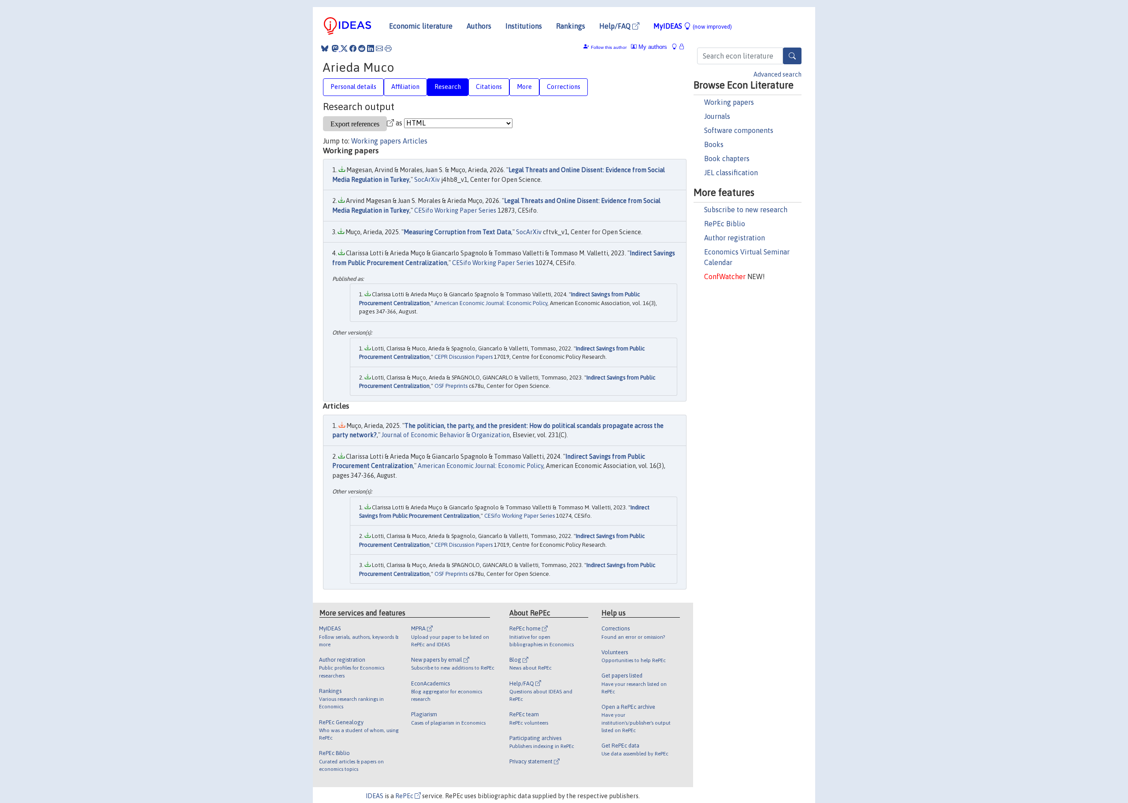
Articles (415, 141)
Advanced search (777, 74)
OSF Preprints (451, 386)
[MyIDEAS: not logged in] (676, 47)
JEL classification (731, 173)
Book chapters (727, 158)
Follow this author (609, 47)
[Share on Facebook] (352, 48)
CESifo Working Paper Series (455, 210)
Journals (717, 116)
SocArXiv (427, 179)
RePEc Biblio (724, 224)
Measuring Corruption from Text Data (457, 232)
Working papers (729, 102)
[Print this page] (388, 48)
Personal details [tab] (353, 86)
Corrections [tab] (563, 86)
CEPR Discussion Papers (463, 357)
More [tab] (524, 86)
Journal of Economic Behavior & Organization (446, 434)
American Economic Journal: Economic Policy (490, 303)
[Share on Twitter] (344, 48)
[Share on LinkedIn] (370, 48)
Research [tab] (447, 86)
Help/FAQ (615, 26)
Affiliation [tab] (405, 86)
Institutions (523, 26)
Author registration (734, 238)
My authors (652, 47)
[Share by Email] (379, 48)
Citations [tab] (489, 86)
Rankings (570, 26)
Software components (738, 130)
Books (714, 144)
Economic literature (421, 26)
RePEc (405, 795)
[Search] (792, 56)
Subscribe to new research (745, 210)
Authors (479, 26)
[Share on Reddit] (361, 48)
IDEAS (374, 795)
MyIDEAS (692, 26)
